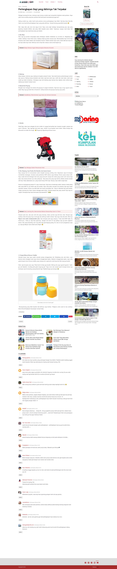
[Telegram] (45, 316)
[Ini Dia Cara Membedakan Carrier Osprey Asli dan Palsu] (87, 181)
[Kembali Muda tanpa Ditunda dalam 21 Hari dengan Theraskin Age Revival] (87, 316)
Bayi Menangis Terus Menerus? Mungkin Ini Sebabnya (61, 331)
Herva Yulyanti (26, 370)
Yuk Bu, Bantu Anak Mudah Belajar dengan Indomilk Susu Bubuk (34, 338)
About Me (41, 2)
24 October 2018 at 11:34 (32, 408)
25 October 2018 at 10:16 (33, 514)
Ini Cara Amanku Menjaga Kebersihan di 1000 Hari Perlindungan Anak (86, 235)
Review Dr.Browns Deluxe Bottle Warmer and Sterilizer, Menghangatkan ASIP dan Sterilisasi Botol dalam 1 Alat (34, 332)
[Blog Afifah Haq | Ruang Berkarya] (26, 2)
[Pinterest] (92, 563)
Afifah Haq (86, 20)
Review (91, 84)
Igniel (98, 567)
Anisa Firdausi (25, 455)
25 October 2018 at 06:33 (34, 492)
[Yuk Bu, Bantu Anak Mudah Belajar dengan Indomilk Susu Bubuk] (21, 340)
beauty (78, 76)
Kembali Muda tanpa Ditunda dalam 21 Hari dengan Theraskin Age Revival (86, 318)
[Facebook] (86, 563)
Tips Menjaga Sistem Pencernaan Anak (34, 167)
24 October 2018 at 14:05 (36, 422)
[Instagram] (95, 563)
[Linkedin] (63, 316)
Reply (20, 365)
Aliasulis (24, 435)
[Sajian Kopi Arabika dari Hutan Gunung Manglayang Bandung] (87, 265)
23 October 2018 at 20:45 (36, 370)
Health (91, 79)
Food (77, 79)
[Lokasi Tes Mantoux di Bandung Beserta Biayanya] (87, 215)
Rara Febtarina (26, 467)
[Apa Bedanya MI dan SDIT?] (87, 165)
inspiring (78, 81)
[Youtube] (98, 563)
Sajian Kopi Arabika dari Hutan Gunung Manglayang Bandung (85, 268)
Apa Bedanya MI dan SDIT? (82, 167)
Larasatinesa (25, 502)
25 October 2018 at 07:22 (35, 502)
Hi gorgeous (25, 445)
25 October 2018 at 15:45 (40, 525)
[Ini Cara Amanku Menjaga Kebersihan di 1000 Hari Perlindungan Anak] (87, 233)
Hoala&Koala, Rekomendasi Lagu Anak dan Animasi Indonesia (40, 95)
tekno (77, 86)
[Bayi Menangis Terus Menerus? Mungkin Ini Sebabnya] (49, 332)
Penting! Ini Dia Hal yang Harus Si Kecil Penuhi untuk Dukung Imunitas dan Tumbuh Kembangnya (62, 346)
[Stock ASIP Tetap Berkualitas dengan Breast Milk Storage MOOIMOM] (49, 340)
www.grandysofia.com (28, 525)
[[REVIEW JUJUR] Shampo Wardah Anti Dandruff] (87, 249)
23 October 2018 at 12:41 (36, 357)
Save (71, 316)
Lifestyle (52, 2)
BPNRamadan (93, 76)
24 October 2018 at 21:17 (36, 467)
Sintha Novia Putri (27, 382)
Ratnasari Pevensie (27, 480)
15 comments (37, 12)
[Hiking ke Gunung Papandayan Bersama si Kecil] (87, 283)
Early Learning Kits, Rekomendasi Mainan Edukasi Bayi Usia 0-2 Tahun (42, 211)
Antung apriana (26, 357)
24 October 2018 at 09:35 (37, 382)
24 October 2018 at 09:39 (35, 392)
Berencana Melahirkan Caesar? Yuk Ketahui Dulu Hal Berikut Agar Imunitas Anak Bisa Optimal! (34, 346)
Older (70, 321)
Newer (21, 321)
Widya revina (25, 392)
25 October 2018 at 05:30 (38, 480)
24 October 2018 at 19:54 (35, 455)
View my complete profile (86, 23)
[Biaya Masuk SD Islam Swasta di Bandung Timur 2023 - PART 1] (87, 197)
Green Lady (25, 492)
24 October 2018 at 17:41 (35, 445)
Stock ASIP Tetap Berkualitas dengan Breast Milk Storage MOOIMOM (61, 339)
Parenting (60, 2)
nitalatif (24, 408)
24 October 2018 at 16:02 (32, 435)
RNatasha (24, 514)
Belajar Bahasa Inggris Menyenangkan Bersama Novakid (39, 47)
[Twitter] (54, 316)
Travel (46, 2)
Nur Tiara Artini (26, 422)
